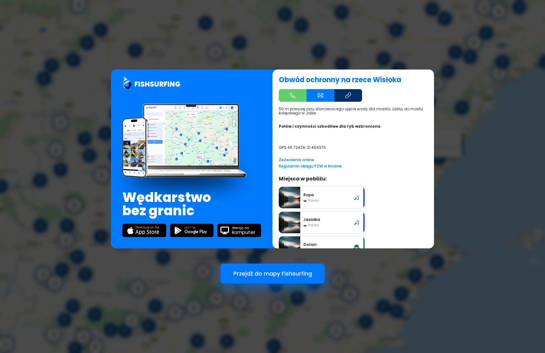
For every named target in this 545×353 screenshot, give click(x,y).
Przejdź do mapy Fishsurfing (272, 273)
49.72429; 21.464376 (306, 147)
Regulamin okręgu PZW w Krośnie (310, 166)
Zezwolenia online (296, 159)
